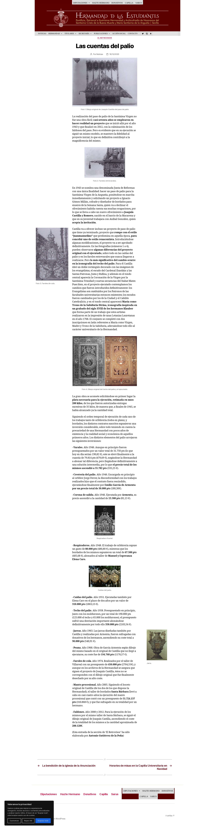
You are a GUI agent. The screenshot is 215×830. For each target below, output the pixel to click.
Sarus (138, 3)
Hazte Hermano (100, 3)
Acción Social (119, 33)
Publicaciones (101, 33)
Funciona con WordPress (54, 818)
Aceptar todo (43, 821)
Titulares (69, 33)
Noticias (42, 33)
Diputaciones (80, 3)
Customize (14, 821)
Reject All (28, 821)
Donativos (117, 3)
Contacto (132, 33)
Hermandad (54, 33)
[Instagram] (151, 33)
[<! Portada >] (36, 33)
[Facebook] (140, 33)
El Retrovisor (105, 38)
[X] (143, 33)
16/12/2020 (114, 54)
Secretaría (84, 33)
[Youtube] (147, 33)
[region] (29, 813)
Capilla (129, 3)
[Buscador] (179, 33)
